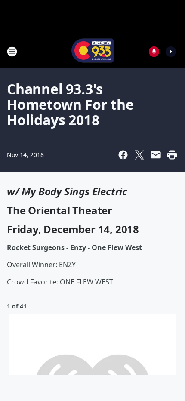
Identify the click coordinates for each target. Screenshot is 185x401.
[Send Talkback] (154, 51)
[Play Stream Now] (171, 51)
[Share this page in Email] (156, 155)
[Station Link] (92, 51)
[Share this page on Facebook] (123, 155)
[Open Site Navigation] (12, 51)
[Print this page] (172, 155)
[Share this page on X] (139, 155)
